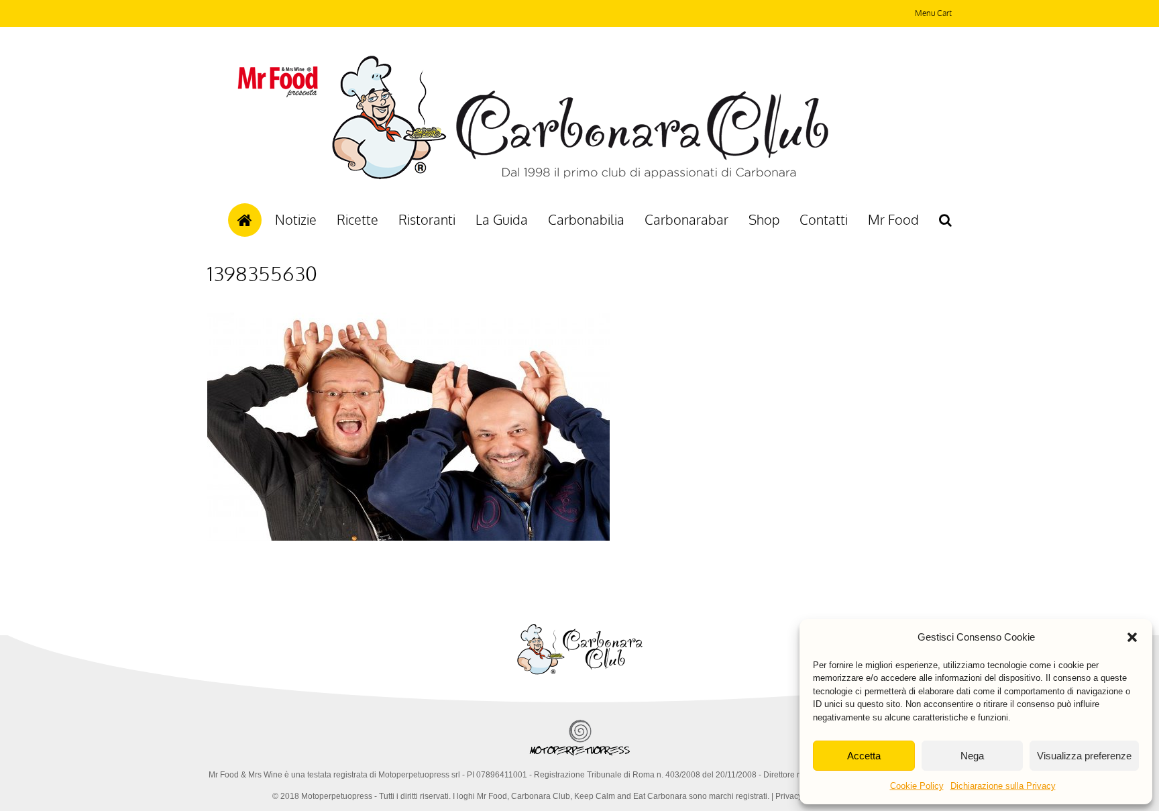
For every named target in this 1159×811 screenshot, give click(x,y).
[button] (1132, 637)
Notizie (296, 219)
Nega (972, 755)
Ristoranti (426, 219)
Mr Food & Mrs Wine (245, 774)
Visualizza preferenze (1084, 755)
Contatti (823, 219)
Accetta (864, 755)
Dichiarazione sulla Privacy (1003, 786)
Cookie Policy (917, 786)
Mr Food (893, 219)
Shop (764, 219)
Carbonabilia (586, 219)
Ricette (357, 219)
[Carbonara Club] (580, 177)
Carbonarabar (686, 219)
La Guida (502, 219)
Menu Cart (933, 13)
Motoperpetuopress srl (419, 774)
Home (245, 220)
